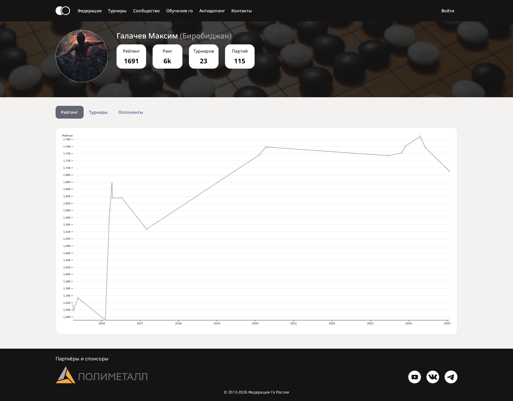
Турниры (117, 11)
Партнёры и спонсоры (82, 358)
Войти (447, 11)
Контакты (241, 11)
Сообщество (146, 11)
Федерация (89, 11)
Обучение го (179, 11)
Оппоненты (130, 112)
